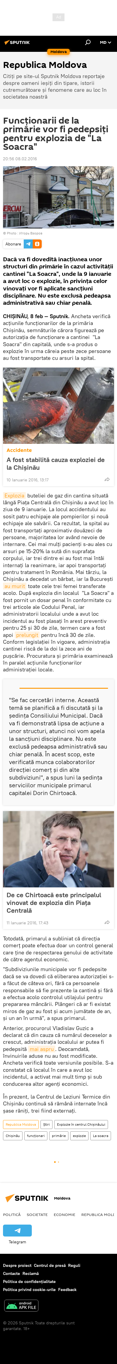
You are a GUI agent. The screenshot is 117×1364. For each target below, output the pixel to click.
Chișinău (13, 1135)
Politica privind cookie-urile (29, 1289)
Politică (12, 1214)
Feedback (67, 1289)
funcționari (36, 1135)
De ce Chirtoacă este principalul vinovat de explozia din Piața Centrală (54, 902)
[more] (107, 479)
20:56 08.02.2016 (20, 158)
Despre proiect (17, 1265)
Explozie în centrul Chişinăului (81, 1124)
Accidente (19, 450)
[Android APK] (21, 1306)
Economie (64, 1214)
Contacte (11, 1273)
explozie (79, 1135)
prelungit (27, 635)
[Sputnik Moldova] (18, 44)
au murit (14, 586)
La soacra (100, 1135)
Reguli (74, 1265)
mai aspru (42, 1049)
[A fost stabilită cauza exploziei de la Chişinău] (58, 406)
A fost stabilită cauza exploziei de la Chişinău (56, 463)
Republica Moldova (21, 1124)
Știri (46, 1124)
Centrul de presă (50, 1265)
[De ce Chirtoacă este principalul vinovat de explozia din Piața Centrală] (58, 849)
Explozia (14, 495)
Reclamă (30, 1273)
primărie (59, 1135)
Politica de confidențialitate (29, 1281)
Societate (37, 1214)
